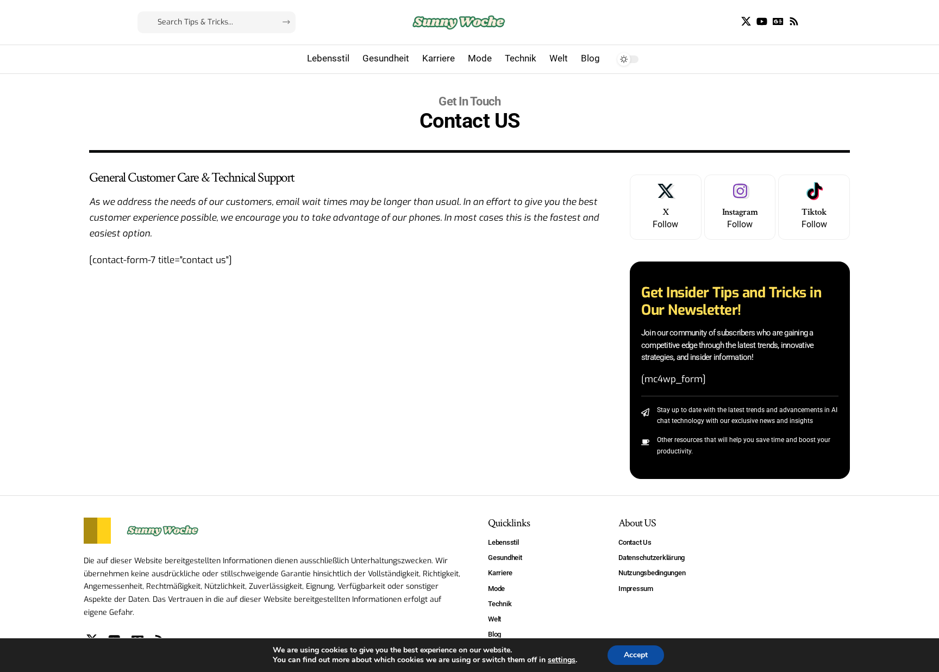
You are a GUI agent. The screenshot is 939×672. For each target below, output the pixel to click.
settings (561, 660)
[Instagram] (740, 207)
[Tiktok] (814, 207)
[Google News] (778, 21)
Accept (636, 655)
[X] (746, 21)
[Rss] (794, 21)
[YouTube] (762, 21)
